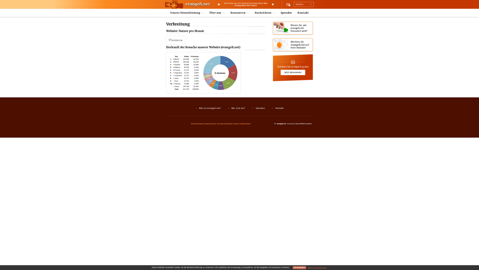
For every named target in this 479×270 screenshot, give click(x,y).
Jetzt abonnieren (292, 72)
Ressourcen (238, 12)
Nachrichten (263, 12)
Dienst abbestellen (242, 124)
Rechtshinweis (197, 124)
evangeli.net (197, 3)
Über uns (215, 12)
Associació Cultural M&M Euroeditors (299, 124)
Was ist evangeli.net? (210, 108)
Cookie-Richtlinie (225, 124)
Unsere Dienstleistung (185, 12)
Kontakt (303, 12)
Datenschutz (210, 124)
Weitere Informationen (317, 268)
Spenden (286, 12)
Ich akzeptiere (299, 267)
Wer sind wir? (238, 108)
